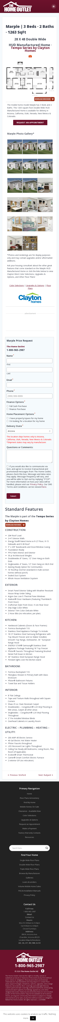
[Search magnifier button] (47, 848)
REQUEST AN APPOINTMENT (30, 122)
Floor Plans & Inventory (29, 798)
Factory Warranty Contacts (29, 833)
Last (8, 373)
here (44, 486)
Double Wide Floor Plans (29, 864)
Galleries (29, 877)
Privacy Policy (36, 484)
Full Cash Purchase (18, 406)
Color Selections (16, 285)
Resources (29, 837)
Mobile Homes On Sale (29, 807)
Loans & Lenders (29, 882)
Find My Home (29, 802)
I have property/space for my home (26, 418)
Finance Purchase (17, 409)
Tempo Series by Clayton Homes (30, 49)
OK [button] (33, 1018)
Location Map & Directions (29, 940)
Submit (13, 496)
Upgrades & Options (35, 285)
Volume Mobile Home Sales (29, 886)
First (8, 364)
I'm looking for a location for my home (27, 421)
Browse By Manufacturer (29, 873)
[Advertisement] (30, 322)
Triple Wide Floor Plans (29, 869)
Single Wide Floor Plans (29, 860)
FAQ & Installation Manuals (29, 890)
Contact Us (29, 917)
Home (29, 793)
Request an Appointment (29, 824)
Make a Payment (29, 828)
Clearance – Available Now (30, 811)
